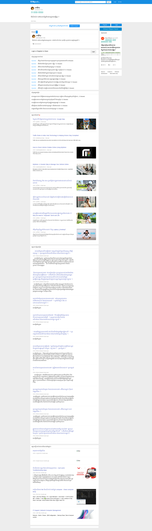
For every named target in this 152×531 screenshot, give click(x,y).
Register (105, 25)
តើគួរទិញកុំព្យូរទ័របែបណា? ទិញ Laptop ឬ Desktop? (49, 229)
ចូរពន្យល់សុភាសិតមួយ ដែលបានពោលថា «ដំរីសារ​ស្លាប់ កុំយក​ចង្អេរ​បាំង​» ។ (53, 390)
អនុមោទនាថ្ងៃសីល (39, 451)
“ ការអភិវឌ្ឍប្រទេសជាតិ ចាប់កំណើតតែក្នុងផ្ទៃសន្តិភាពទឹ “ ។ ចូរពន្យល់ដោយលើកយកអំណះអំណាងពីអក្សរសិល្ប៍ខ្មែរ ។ (53, 333)
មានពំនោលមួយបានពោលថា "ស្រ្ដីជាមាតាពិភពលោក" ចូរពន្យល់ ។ (53, 369)
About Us (103, 72)
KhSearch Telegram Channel (110, 29)
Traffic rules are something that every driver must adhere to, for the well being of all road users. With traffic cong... (57, 140)
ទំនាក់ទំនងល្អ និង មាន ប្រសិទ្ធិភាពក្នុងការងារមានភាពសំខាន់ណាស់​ (52, 182)
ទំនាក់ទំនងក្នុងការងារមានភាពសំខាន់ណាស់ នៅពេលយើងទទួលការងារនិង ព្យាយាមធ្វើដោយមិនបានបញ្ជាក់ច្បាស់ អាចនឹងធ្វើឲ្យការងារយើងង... (52, 188)
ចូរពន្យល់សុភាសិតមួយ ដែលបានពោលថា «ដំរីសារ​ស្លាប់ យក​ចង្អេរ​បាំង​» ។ (52, 410)
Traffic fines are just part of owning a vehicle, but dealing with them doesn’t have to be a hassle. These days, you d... (53, 152)
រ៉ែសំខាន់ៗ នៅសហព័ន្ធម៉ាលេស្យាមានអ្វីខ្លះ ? (45, 17)
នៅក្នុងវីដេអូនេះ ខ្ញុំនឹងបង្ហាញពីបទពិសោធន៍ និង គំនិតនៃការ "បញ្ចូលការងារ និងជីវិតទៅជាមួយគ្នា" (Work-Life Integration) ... (53, 221)
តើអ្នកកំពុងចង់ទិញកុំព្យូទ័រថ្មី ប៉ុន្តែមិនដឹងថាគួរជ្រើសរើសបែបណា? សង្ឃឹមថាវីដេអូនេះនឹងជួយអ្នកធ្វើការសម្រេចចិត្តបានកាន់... (53, 235)
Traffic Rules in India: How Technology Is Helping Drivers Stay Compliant (56, 135)
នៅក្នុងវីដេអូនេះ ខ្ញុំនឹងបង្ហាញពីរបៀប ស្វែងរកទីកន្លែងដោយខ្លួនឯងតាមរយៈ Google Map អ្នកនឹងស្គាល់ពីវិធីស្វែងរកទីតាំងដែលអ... (53, 124)
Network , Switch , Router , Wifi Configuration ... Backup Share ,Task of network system (53, 516)
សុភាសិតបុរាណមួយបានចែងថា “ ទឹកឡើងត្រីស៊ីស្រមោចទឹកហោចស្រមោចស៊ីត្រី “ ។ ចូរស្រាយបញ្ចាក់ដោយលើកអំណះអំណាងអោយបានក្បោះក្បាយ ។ (51, 317)
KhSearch (117, 72)
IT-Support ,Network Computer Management (47, 510)
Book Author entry (114, 73)
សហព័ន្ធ (35, 12)
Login (115, 2)
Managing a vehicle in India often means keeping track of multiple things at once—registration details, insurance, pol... (53, 169)
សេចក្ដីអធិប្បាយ (37, 308)
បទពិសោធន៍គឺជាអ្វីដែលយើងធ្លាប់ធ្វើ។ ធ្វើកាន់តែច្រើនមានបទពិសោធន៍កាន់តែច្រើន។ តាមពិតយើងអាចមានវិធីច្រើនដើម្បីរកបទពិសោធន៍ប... (53, 204)
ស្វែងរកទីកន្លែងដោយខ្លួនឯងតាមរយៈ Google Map (49, 119)
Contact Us (110, 72)
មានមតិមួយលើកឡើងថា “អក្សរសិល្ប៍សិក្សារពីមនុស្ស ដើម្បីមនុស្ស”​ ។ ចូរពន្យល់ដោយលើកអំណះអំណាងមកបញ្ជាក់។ (53, 252)
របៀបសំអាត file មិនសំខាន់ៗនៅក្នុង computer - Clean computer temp (53, 490)
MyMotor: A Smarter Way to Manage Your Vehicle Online (51, 164)
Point (110, 42)
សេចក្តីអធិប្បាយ (37, 438)
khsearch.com (109, 40)
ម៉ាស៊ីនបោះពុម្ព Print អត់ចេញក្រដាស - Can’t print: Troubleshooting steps (49, 469)
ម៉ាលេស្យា (40, 12)
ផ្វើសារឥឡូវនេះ (75, 26)
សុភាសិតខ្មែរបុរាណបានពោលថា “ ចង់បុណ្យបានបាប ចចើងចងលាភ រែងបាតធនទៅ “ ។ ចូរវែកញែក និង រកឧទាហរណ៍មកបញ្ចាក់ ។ (50, 300)
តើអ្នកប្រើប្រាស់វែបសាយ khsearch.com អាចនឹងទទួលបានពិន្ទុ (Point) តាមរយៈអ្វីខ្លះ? (110, 47)
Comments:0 (37, 44)
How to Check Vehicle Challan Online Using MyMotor (49, 147)
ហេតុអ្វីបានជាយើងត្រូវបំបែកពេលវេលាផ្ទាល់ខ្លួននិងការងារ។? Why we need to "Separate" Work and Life (52, 214)
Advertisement (104, 73)
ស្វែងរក (109, 2)
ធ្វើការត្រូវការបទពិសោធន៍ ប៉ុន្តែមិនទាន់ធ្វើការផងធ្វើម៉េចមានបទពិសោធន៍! (53, 198)
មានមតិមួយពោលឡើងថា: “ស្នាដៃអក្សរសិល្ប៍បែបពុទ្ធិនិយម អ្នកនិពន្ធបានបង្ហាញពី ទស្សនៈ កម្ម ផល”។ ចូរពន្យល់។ (53, 347)
